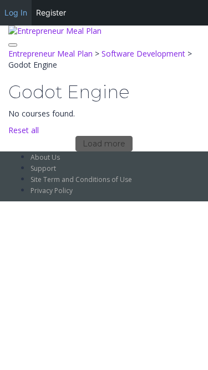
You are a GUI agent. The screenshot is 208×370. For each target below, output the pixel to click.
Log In (15, 12)
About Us (45, 157)
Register (51, 12)
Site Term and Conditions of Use (81, 179)
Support (43, 168)
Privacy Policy (52, 190)
